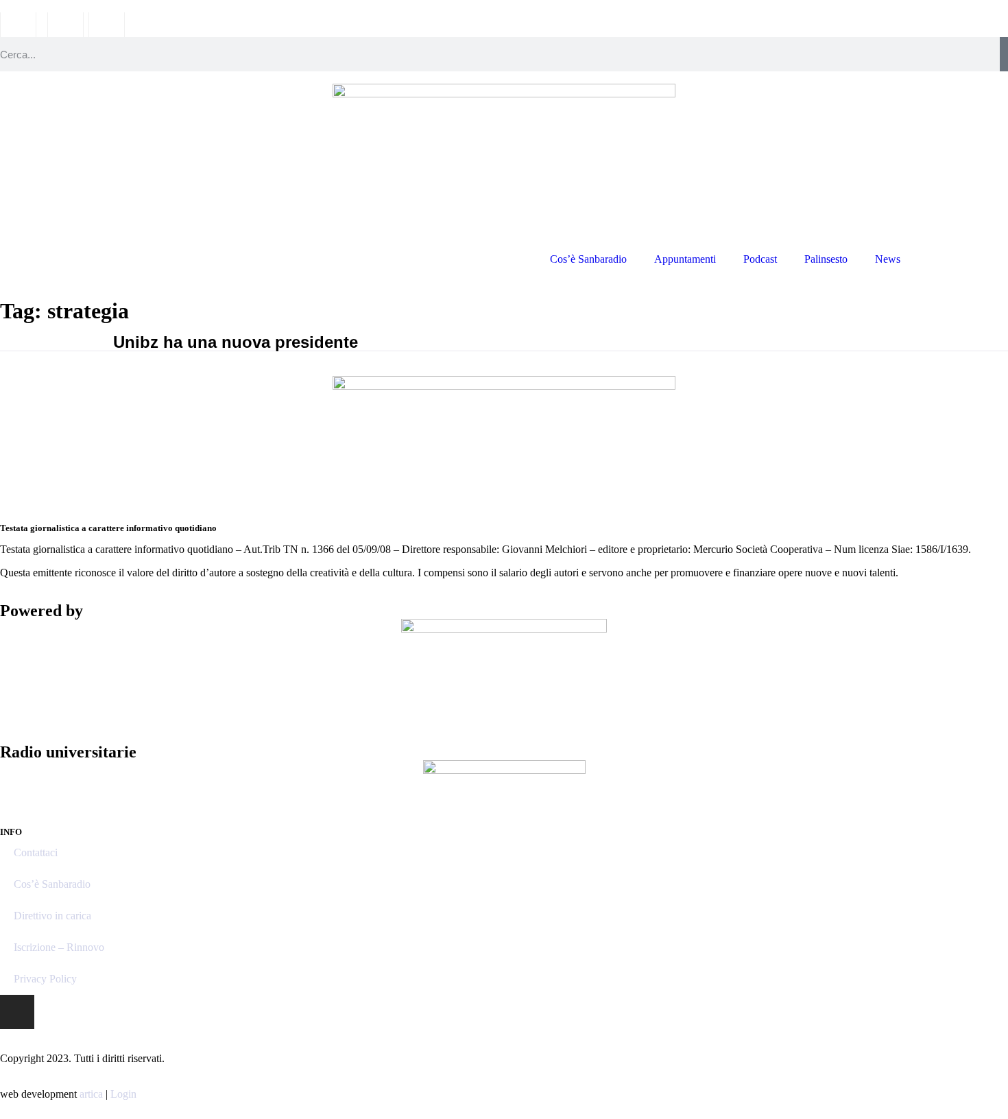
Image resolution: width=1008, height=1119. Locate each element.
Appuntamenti (685, 259)
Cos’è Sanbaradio (588, 259)
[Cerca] (1004, 54)
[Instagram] (17, 1012)
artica (91, 1094)
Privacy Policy (45, 979)
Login (123, 1094)
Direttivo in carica (52, 915)
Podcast (760, 259)
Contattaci (36, 852)
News (887, 259)
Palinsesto (826, 259)
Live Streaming (961, 259)
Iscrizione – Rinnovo (59, 947)
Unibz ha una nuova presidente (235, 342)
